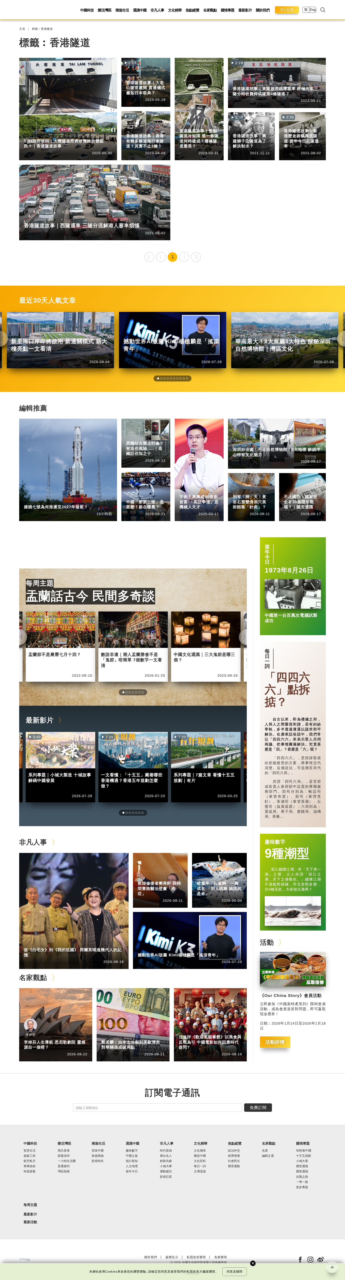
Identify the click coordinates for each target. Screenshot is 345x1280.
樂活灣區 (104, 10)
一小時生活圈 (67, 1161)
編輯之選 (126, 1036)
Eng (313, 9)
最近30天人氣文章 (47, 300)
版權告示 (172, 1257)
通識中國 (140, 10)
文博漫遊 (200, 1171)
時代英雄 (166, 1150)
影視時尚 (98, 1161)
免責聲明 (220, 1257)
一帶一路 (302, 1182)
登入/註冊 (287, 9)
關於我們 (263, 10)
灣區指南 (64, 1171)
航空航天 (49, 500)
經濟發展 (234, 1155)
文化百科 (200, 1161)
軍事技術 (30, 1166)
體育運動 (234, 1166)
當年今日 (267, 554)
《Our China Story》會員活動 (291, 995)
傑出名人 (163, 948)
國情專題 (227, 10)
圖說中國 (258, 490)
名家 (265, 1150)
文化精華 (175, 10)
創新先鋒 (204, 490)
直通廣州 (64, 1166)
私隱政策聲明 (196, 1257)
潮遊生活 (122, 10)
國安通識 (309, 490)
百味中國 (98, 1150)
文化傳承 (200, 1150)
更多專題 (302, 1187)
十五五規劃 (303, 1155)
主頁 (22, 28)
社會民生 (234, 1161)
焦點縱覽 (192, 10)
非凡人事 (157, 10)
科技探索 (30, 1171)
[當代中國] (24, 1260)
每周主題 (40, 583)
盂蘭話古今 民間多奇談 (90, 596)
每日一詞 (267, 658)
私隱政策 (192, 1271)
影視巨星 (166, 1176)
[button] (158, 378)
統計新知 (151, 495)
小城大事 (49, 943)
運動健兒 (166, 1171)
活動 (267, 942)
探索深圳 (258, 443)
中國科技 (87, 10)
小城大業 (302, 1161)
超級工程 (151, 437)
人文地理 (132, 1166)
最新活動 (30, 1222)
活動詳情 (275, 1042)
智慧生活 (30, 1150)
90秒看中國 (303, 1150)
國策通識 (302, 1171)
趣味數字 (275, 842)
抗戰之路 (302, 1176)
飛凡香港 (49, 134)
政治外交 (234, 1150)
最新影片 (245, 10)
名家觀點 (210, 10)
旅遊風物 (98, 1155)
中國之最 (132, 1155)
